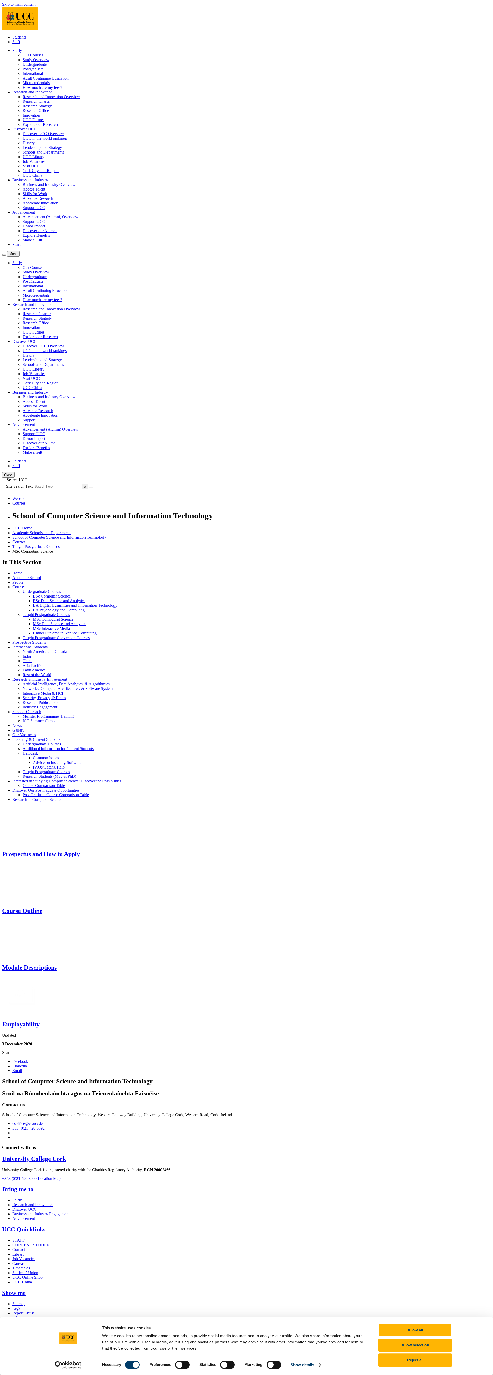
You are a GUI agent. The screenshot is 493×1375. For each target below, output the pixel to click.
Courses (18, 542)
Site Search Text (20, 486)
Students (19, 37)
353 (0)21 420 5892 (28, 1128)
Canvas (18, 1263)
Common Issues (46, 758)
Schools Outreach (26, 711)
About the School (26, 577)
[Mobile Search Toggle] (4, 255)
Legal (17, 1308)
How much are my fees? (42, 87)
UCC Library (33, 157)
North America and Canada (45, 651)
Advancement (23, 1218)
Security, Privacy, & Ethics (44, 698)
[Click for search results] (91, 487)
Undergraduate (35, 64)
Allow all (415, 1330)
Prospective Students (29, 642)
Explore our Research (40, 124)
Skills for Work (35, 194)
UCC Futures (33, 120)
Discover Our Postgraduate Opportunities (45, 790)
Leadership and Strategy (42, 147)
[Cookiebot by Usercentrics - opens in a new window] (68, 1365)
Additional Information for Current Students (58, 748)
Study (17, 1200)
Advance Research (38, 198)
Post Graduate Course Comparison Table (56, 795)
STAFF (18, 1240)
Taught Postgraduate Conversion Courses (56, 638)
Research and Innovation (32, 1204)
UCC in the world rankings (45, 138)
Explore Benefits (36, 235)
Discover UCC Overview (43, 133)
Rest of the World (37, 674)
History (29, 143)
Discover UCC (24, 1209)
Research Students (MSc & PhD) (49, 776)
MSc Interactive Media (51, 628)
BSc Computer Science (52, 596)
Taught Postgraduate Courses (36, 546)
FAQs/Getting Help (49, 767)
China (27, 661)
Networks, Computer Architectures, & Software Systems (68, 688)
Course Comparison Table (44, 785)
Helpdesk (30, 753)
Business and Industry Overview (49, 184)
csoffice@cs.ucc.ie (27, 1123)
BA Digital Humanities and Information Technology (75, 605)
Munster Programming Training (48, 716)
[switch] (182, 1365)
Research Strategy (37, 106)
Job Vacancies (34, 161)
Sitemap (18, 1304)
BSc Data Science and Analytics (59, 601)
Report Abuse (23, 1313)
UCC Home (22, 528)
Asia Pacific (32, 665)
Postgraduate (33, 69)
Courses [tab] (18, 503)
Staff (16, 42)
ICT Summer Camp (39, 721)
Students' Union (25, 1272)
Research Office (36, 110)
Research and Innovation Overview (51, 96)
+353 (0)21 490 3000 (19, 1178)
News (17, 725)
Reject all (415, 1360)
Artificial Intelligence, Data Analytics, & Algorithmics (66, 684)
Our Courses (33, 55)
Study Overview (36, 60)
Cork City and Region (41, 170)
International (33, 73)
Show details (302, 1365)
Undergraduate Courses (42, 591)
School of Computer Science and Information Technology (59, 537)
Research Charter (37, 101)
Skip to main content (18, 4)
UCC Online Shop (27, 1277)
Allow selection (415, 1345)
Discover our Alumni (40, 231)
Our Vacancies (24, 735)
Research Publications (40, 702)
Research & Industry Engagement (39, 679)
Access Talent (34, 189)
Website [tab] (18, 498)
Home (17, 573)
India (27, 656)
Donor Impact (34, 226)
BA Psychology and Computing (59, 610)
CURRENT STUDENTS (33, 1245)
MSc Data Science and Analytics (59, 624)
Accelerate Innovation (40, 203)
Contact (18, 1249)
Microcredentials (36, 83)
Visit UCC (31, 166)
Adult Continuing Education (46, 78)
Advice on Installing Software (57, 762)
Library (18, 1254)
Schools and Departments (43, 152)
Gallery (18, 730)
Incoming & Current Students (36, 739)
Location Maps (50, 1178)
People (17, 582)
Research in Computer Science (37, 799)
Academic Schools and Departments (41, 532)
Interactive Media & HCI (43, 693)
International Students (30, 647)
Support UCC (34, 207)
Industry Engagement (40, 707)
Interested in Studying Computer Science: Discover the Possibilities (66, 781)
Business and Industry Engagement (40, 1214)
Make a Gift (32, 240)
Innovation (31, 115)
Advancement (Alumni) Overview (50, 217)
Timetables (21, 1268)
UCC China (32, 175)
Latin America (34, 670)
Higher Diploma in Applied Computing (65, 633)
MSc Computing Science (53, 619)
